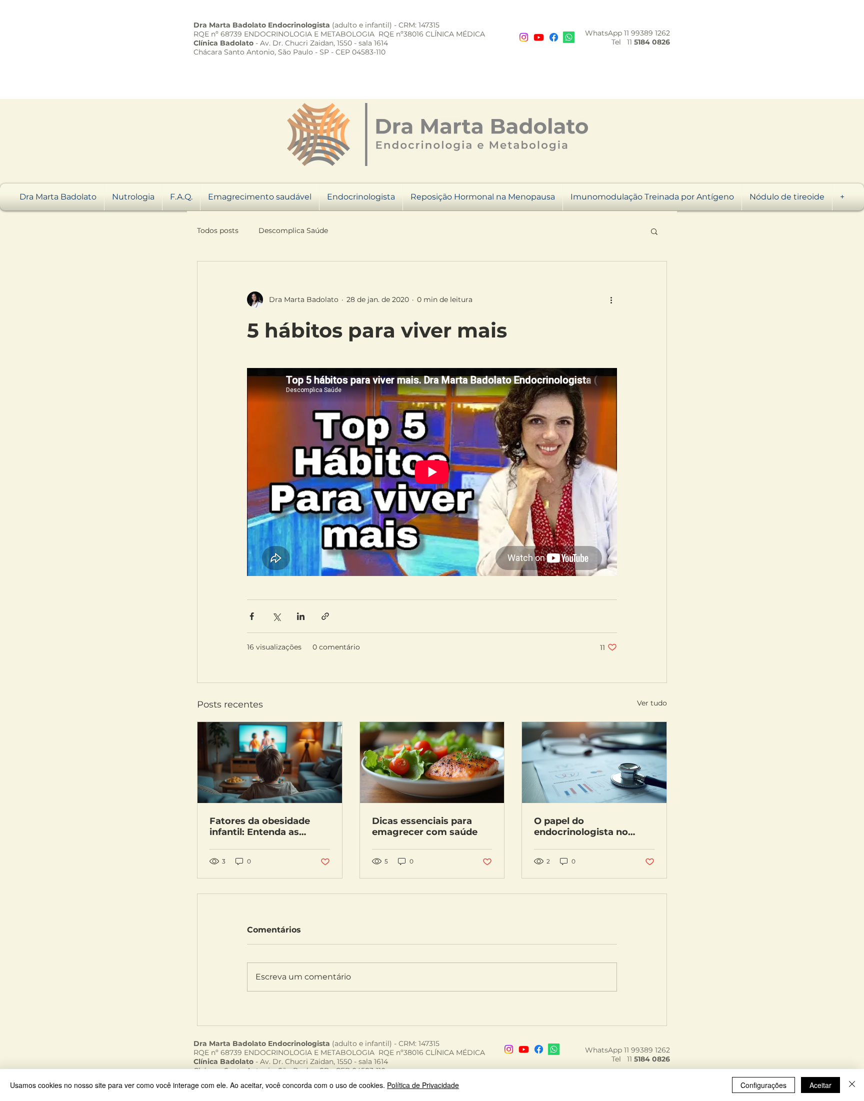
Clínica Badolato (224, 43)
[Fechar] (852, 1085)
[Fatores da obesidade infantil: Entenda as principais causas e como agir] (270, 762)
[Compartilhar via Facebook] (251, 616)
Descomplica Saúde (293, 230)
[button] (654, 231)
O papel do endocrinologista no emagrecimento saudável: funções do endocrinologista (583, 827)
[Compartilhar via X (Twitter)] (276, 616)
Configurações (763, 1085)
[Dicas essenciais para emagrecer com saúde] (432, 762)
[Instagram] (524, 37)
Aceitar (821, 1085)
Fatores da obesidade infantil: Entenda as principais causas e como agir (269, 827)
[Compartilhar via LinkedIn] (301, 616)
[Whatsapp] (568, 37)
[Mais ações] (611, 300)
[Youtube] (538, 37)
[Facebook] (554, 37)
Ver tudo (652, 703)
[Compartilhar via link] (325, 616)
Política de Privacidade (423, 1085)
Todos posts (217, 230)
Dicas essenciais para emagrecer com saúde (425, 827)
